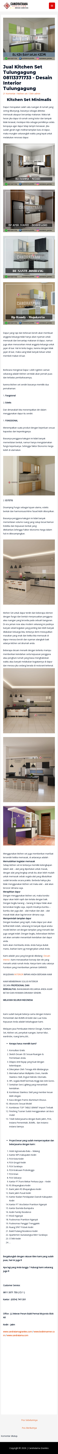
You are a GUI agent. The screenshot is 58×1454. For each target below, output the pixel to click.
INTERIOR (18, 974)
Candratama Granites (38, 1448)
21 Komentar (9, 93)
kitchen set (22, 93)
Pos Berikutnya (29, 1427)
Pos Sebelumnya (29, 1420)
